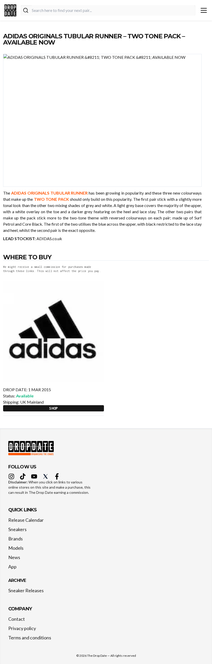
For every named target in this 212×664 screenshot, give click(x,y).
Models (16, 548)
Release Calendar (26, 520)
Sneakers (17, 529)
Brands (15, 538)
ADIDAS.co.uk (49, 238)
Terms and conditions (29, 637)
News (14, 557)
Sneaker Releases (26, 590)
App (12, 566)
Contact (16, 619)
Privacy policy (22, 628)
